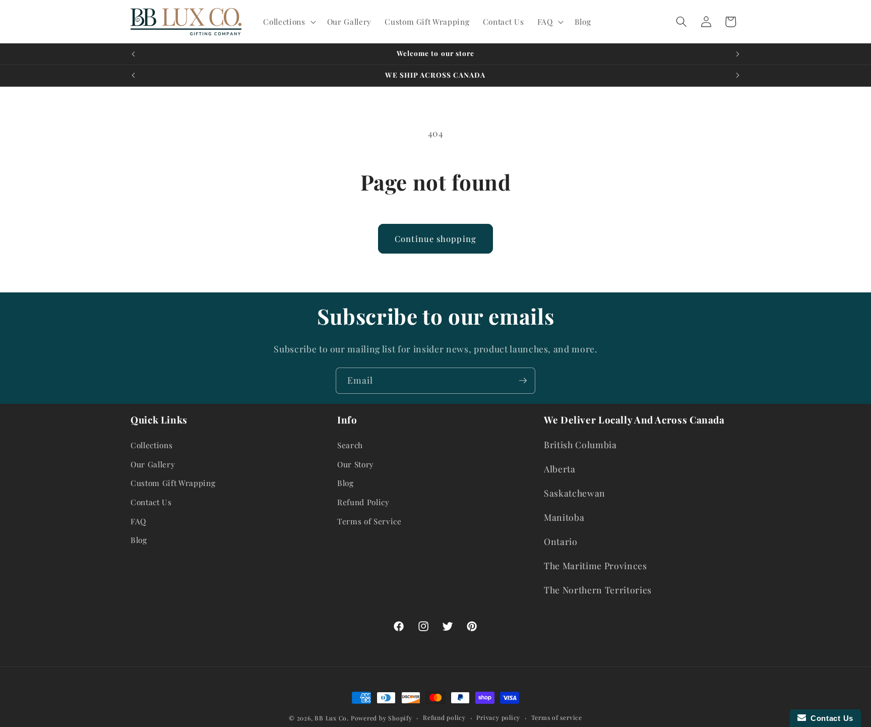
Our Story (355, 464)
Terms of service (556, 717)
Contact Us (151, 502)
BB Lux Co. (332, 718)
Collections (151, 445)
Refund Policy (363, 502)
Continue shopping (435, 238)
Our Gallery (153, 464)
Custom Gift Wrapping (173, 482)
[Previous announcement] (133, 54)
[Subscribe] (523, 381)
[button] (288, 21)
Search (350, 445)
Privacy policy (498, 717)
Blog (139, 539)
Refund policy (444, 717)
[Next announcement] (738, 54)
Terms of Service (369, 521)
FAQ (138, 521)
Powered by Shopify (381, 718)
